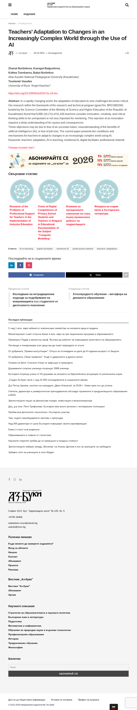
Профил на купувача (88, 700)
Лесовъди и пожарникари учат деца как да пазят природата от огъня (46, 345)
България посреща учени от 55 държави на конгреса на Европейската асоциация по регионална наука (65, 374)
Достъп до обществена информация (26, 700)
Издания (29, 14)
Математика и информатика (24, 625)
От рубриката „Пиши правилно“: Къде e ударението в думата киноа (45, 356)
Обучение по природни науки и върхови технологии (39, 630)
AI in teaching (26, 249)
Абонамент (14, 561)
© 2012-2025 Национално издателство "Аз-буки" (31, 705)
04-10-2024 (39, 53)
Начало (12, 23)
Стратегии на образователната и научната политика (39, 612)
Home (14, 14)
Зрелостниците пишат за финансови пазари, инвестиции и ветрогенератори (50, 400)
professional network (83, 249)
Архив (12, 594)
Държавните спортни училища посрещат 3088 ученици (38, 368)
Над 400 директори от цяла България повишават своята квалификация (47, 423)
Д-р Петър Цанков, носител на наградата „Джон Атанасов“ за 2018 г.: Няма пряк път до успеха (60, 385)
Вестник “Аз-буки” (19, 586)
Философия (15, 647)
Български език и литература (25, 617)
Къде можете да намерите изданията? (30, 543)
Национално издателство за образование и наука (68, 7)
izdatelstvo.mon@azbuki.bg (22, 523)
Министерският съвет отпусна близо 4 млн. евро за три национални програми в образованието (60, 334)
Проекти (13, 565)
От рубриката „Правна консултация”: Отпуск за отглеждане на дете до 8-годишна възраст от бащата (63, 351)
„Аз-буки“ (23, 53)
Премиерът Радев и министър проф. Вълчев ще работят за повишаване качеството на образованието (64, 339)
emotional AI (63, 249)
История (13, 638)
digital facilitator (45, 249)
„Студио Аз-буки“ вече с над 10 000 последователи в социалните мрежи (48, 379)
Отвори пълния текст (21, 147)
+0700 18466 (15, 517)
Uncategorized (25, 23)
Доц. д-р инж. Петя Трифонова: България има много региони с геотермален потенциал (56, 406)
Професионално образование (26, 634)
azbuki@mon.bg (17, 527)
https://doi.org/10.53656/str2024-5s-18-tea (33, 93)
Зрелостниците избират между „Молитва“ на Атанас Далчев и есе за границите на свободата (59, 446)
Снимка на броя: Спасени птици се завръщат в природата (40, 362)
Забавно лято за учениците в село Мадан (31, 452)
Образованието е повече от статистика (29, 435)
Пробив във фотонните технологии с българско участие (39, 412)
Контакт (13, 556)
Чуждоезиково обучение (23, 643)
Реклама (13, 569)
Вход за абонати (18, 548)
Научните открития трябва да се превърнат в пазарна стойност (43, 440)
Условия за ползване (61, 700)
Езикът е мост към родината (23, 429)
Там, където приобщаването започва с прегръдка (35, 418)
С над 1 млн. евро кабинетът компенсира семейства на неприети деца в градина (53, 328)
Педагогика (15, 621)
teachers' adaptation (107, 249)
